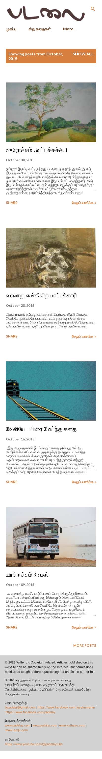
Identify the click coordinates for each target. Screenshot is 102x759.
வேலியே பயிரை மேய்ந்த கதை (41, 429)
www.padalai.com (44, 725)
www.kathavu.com (72, 725)
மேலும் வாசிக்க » (84, 202)
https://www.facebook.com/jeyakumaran (66, 707)
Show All (83, 53)
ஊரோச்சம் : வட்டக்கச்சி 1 (37, 150)
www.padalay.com (17, 725)
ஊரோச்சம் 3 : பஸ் (27, 574)
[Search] (93, 9)
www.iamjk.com (16, 729)
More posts (84, 645)
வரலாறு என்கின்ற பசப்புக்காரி (41, 295)
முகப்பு (11, 28)
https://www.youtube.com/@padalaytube (34, 744)
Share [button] (11, 202)
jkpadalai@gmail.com (20, 707)
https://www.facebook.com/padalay (30, 712)
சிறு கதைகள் (40, 28)
